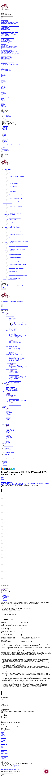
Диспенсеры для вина (14, 365)
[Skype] (13, 469)
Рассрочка (3, 748)
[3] (26, 489)
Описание (5, 595)
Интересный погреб (13, 397)
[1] (26, 486)
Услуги (7, 385)
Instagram (5, 128)
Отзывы (5, 600)
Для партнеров (4, 750)
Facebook (5, 127)
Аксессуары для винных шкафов (19, 324)
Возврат (2, 758)
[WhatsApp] (11, 469)
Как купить (8, 426)
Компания (8, 436)
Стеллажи (11, 403)
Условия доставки (5, 754)
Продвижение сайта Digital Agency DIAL (10, 769)
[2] (26, 488)
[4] (26, 490)
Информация (4, 744)
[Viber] (9, 469)
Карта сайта (3, 742)
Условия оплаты (4, 753)
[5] (26, 491)
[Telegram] (14, 469)
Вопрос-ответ (4, 757)
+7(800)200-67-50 (4, 309)
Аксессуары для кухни (14, 371)
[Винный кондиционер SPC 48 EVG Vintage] (2, 497)
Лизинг (2, 747)
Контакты (3, 740)
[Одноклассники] (3, 469)
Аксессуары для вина (14, 332)
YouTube (5, 129)
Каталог (8, 314)
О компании (3, 738)
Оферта (2, 746)
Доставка (5, 598)
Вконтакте (5, 126)
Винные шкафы (12, 318)
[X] (7, 469)
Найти (2, 774)
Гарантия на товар (5, 756)
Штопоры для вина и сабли (19, 484)
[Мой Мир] (5, 469)
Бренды (7, 409)
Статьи (2, 741)
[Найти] (2, 17)
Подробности (4, 589)
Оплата (5, 597)
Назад (8, 313)
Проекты (8, 394)
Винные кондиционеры (14, 348)
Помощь (2, 751)
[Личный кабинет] (1, 302)
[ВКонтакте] (1, 469)
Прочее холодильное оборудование (17, 357)
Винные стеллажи (13, 341)
